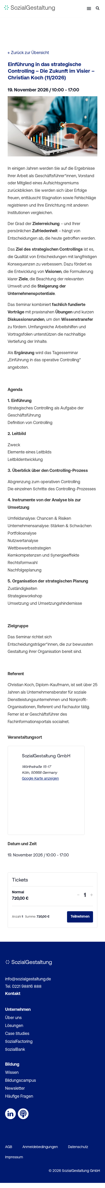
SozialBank (15, 1050)
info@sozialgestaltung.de (28, 979)
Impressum (14, 1157)
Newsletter (15, 1089)
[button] (88, 8)
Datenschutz (78, 1147)
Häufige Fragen (19, 1097)
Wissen (12, 1073)
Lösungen (14, 1026)
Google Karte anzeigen (40, 779)
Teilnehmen (80, 917)
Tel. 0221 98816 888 (23, 987)
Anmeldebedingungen (40, 1147)
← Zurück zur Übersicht (28, 53)
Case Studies (17, 1034)
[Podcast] (23, 1113)
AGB (8, 1147)
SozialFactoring (19, 1042)
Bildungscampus (20, 1081)
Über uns (13, 1018)
